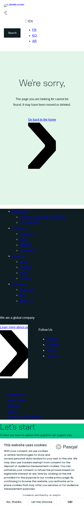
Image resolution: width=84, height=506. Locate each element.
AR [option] (34, 41)
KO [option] (34, 35)
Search (12, 32)
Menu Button (5, 13)
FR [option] (34, 30)
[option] (34, 30)
